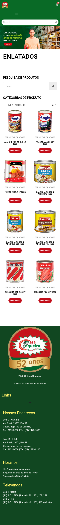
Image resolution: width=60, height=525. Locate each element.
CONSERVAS (10, 137)
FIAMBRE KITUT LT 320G (15, 192)
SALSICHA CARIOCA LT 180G (15, 293)
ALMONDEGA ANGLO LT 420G (15, 143)
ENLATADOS (20, 137)
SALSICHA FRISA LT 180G (45, 292)
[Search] (55, 22)
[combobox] (30, 105)
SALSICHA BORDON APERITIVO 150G (45, 193)
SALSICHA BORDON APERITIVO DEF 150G (15, 243)
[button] (16, 13)
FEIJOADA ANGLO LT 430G (45, 143)
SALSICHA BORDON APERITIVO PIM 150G (45, 243)
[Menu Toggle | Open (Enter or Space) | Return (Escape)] (30, 401)
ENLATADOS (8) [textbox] (29, 105)
